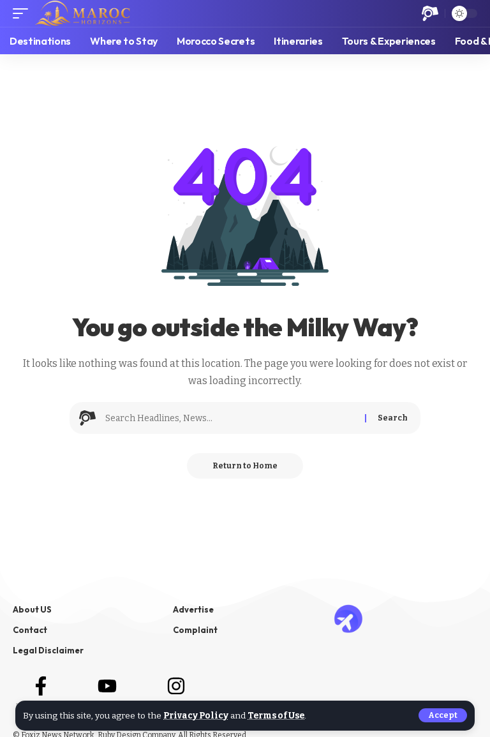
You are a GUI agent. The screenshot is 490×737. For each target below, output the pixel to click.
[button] (443, 715)
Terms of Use (276, 715)
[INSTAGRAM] (176, 686)
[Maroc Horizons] (82, 13)
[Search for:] (230, 418)
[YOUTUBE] (107, 686)
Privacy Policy (195, 715)
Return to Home (245, 465)
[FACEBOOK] (40, 686)
